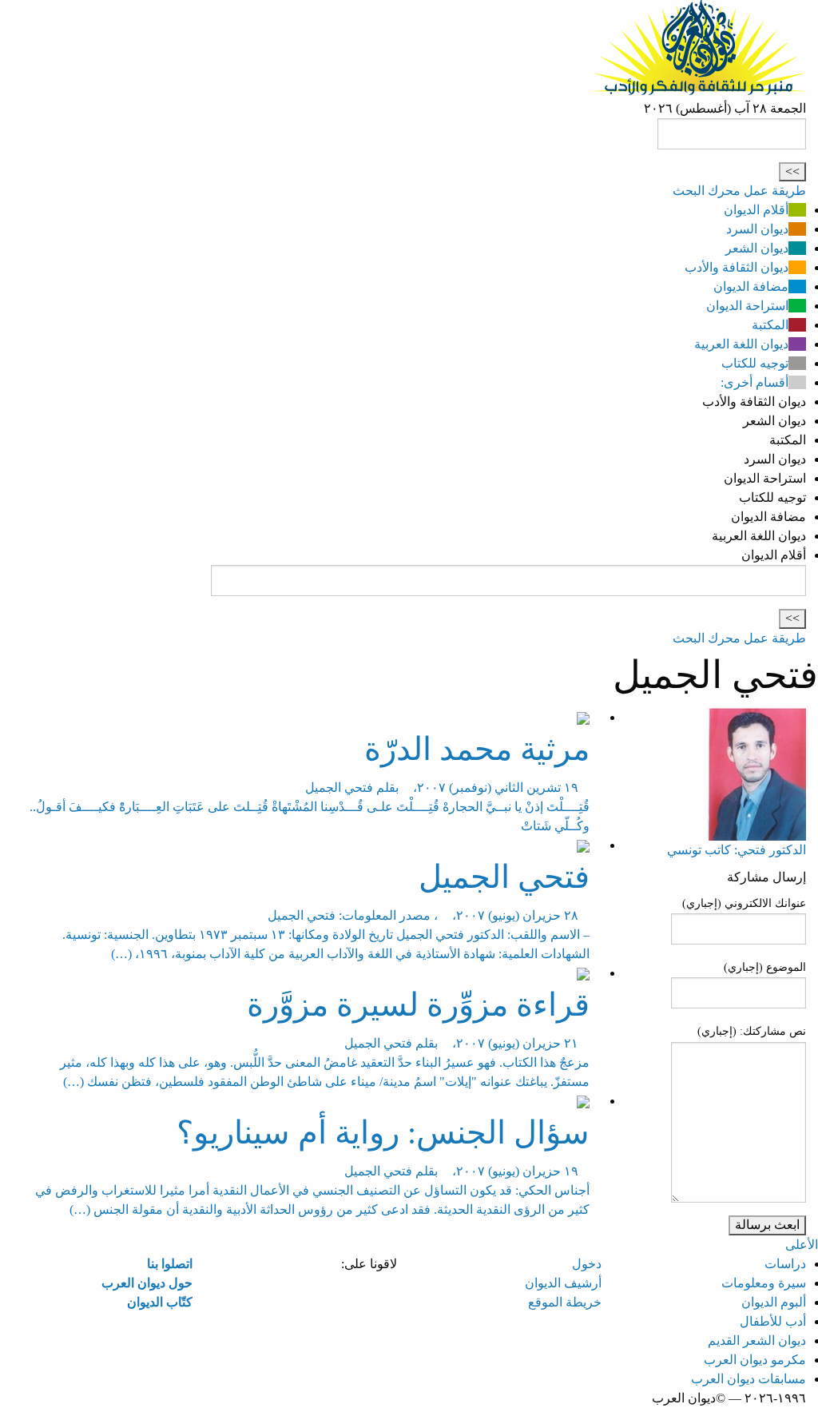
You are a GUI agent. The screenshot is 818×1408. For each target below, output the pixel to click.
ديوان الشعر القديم (757, 1340)
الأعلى (801, 1244)
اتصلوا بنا (170, 1264)
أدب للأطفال (773, 1321)
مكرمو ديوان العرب (755, 1359)
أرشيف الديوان (563, 1283)
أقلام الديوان (756, 210)
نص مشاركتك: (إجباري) (751, 1031)
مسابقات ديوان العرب (748, 1379)
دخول (587, 1264)
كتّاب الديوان (160, 1302)
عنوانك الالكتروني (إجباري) (744, 903)
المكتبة (770, 325)
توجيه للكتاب (754, 363)
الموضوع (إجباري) (765, 967)
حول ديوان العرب (147, 1283)
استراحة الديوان (747, 305)
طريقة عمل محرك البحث (739, 190)
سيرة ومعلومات (763, 1283)
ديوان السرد (757, 229)
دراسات (785, 1264)
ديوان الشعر (756, 248)
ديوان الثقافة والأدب (736, 267)
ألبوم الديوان (773, 1302)
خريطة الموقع (565, 1302)
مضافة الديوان (750, 286)
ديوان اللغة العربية (741, 344)
